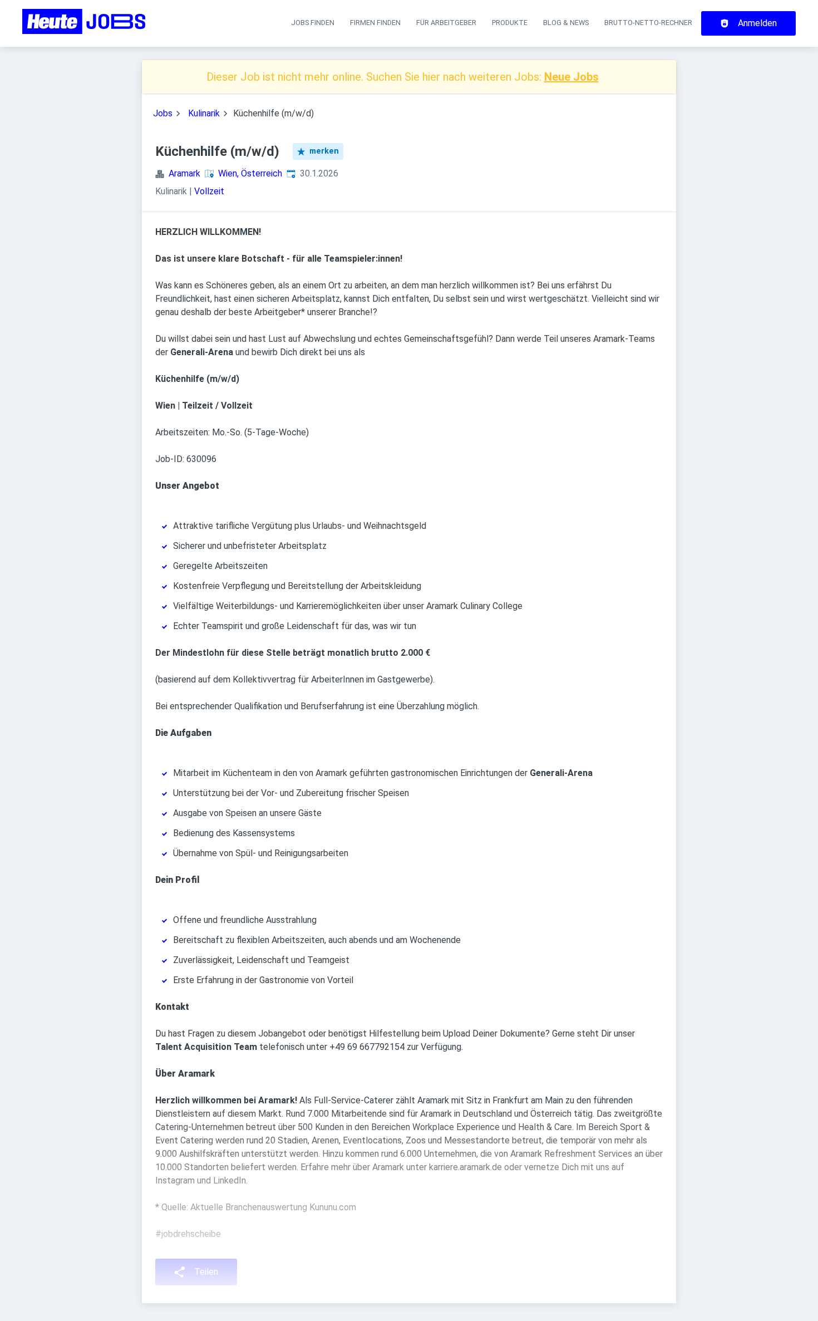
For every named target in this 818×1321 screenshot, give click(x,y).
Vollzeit (209, 191)
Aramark (184, 173)
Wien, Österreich (250, 173)
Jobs (163, 113)
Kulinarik (204, 113)
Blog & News (566, 22)
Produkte (510, 22)
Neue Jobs (571, 77)
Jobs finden (312, 22)
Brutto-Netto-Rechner (648, 22)
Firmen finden (375, 22)
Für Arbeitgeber (446, 22)
